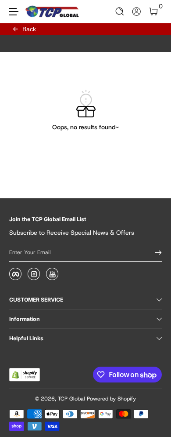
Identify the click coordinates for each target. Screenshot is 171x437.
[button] (119, 11)
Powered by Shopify (111, 398)
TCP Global (71, 398)
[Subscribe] (155, 252)
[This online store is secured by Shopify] (24, 374)
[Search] (119, 11)
